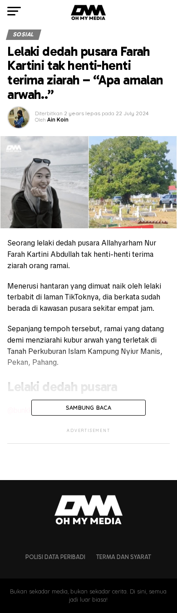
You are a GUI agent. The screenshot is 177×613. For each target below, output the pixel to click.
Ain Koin (58, 119)
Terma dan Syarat (123, 557)
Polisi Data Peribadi (55, 557)
